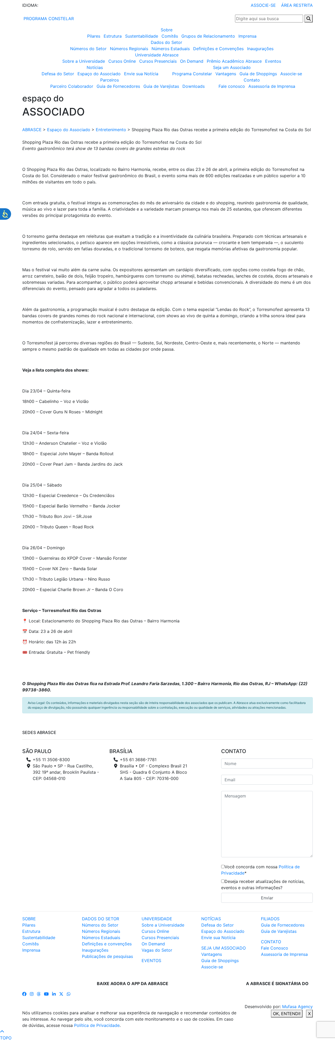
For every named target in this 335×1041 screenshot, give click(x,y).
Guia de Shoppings (258, 73)
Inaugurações (260, 48)
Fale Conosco (274, 948)
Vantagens (225, 73)
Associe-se (291, 73)
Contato (252, 80)
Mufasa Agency (297, 1006)
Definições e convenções (107, 943)
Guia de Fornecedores (118, 86)
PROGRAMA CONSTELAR (48, 18)
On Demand (191, 61)
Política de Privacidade (97, 1025)
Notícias (95, 67)
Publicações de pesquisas (107, 956)
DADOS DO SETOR (100, 918)
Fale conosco (232, 86)
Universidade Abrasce (156, 54)
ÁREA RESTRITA (297, 5)
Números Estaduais (171, 48)
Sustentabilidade (141, 36)
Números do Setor (88, 48)
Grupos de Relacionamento (208, 36)
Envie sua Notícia (141, 73)
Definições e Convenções (218, 48)
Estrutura (113, 36)
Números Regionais (129, 48)
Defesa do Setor (58, 73)
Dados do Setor (166, 42)
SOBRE (29, 918)
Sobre (166, 29)
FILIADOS (270, 918)
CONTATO (271, 941)
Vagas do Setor (157, 950)
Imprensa (247, 36)
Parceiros (109, 80)
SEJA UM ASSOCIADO (223, 948)
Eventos (273, 61)
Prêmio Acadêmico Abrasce (234, 61)
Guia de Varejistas (161, 86)
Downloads (193, 86)
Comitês (169, 36)
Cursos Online (122, 61)
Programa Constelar (192, 73)
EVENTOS (151, 960)
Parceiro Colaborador (71, 86)
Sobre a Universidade (83, 61)
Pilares (93, 36)
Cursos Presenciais (158, 61)
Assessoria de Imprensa (271, 86)
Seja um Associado (232, 67)
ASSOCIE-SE (263, 5)
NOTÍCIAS (211, 918)
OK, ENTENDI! (286, 1013)
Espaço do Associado (99, 73)
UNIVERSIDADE (157, 918)
